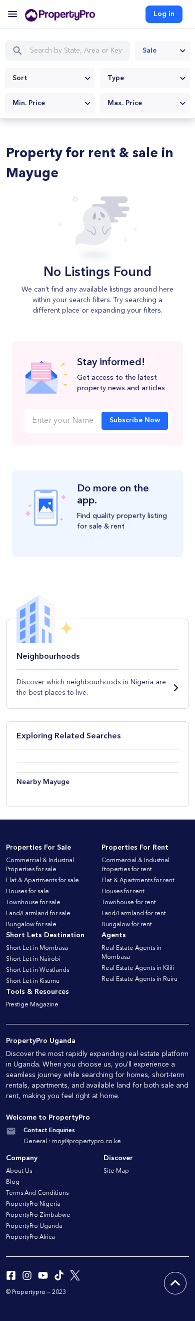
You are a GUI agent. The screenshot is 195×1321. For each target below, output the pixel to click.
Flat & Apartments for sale (42, 881)
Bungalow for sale (31, 925)
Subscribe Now (135, 420)
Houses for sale (27, 892)
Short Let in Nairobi (33, 959)
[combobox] (162, 51)
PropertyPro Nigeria (33, 1204)
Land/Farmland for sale (38, 914)
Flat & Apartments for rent (138, 881)
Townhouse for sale (33, 903)
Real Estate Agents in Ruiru (140, 979)
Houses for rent (123, 892)
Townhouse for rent (129, 903)
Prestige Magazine (32, 1005)
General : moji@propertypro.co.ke (72, 1142)
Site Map (116, 1171)
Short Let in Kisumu (33, 981)
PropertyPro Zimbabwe (38, 1215)
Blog (13, 1182)
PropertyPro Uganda (34, 1226)
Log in (164, 14)
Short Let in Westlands (37, 970)
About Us (19, 1171)
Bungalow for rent (127, 925)
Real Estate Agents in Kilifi (138, 968)
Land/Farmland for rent (134, 914)
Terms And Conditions (37, 1193)
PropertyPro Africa (30, 1237)
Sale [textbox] (149, 50)
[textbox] (50, 78)
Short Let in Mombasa (37, 948)
